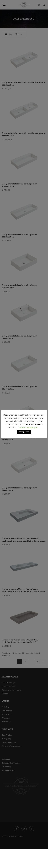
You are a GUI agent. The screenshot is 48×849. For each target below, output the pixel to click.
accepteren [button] (24, 432)
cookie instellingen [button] (28, 427)
